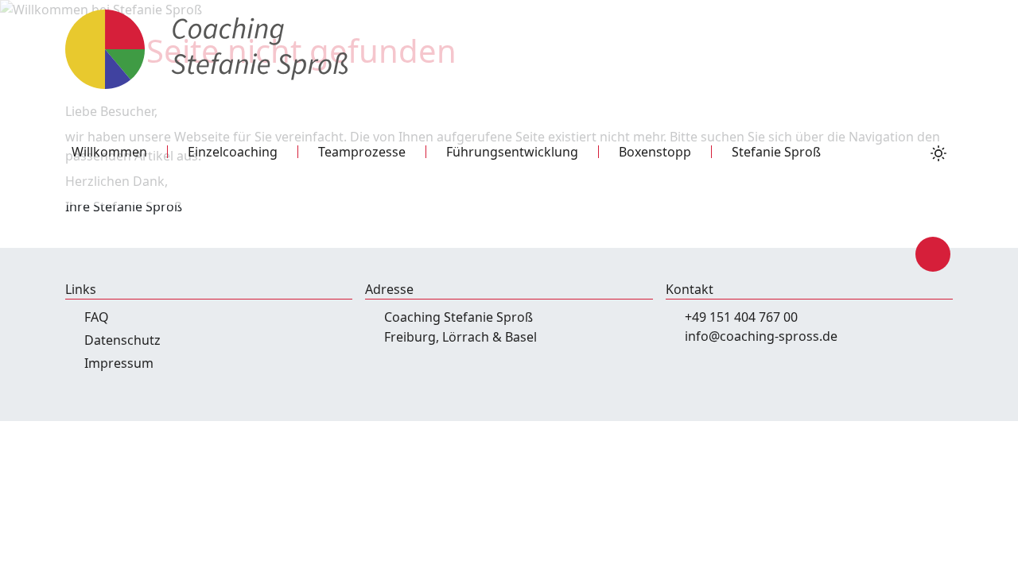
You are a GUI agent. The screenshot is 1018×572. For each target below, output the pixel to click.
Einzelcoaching (233, 151)
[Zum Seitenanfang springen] (932, 254)
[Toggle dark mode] (938, 152)
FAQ (96, 317)
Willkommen (109, 151)
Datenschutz (122, 340)
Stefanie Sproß (776, 151)
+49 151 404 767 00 (741, 317)
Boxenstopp (655, 151)
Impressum (118, 363)
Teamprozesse (362, 151)
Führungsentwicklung (512, 151)
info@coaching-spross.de (761, 336)
